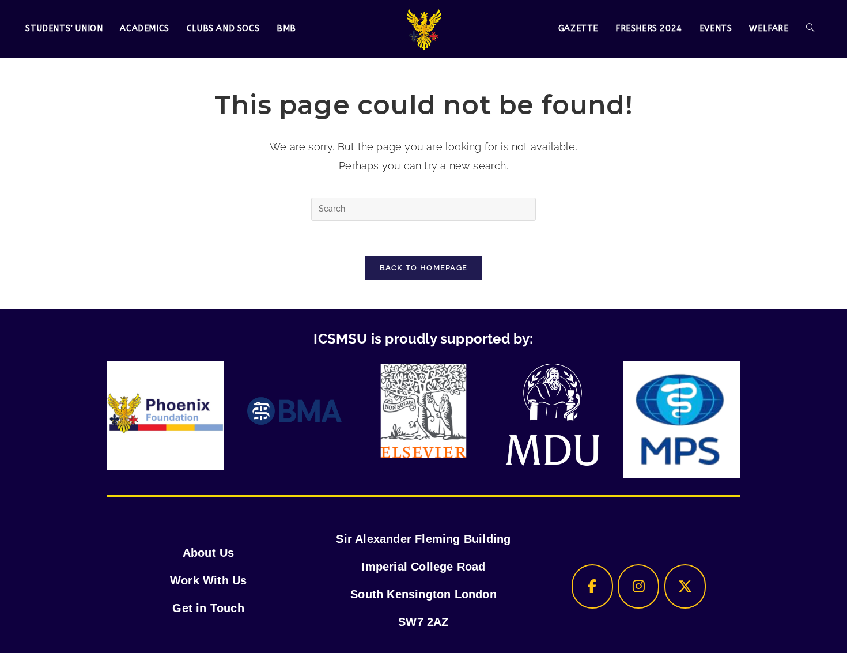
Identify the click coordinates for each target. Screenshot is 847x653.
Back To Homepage (424, 267)
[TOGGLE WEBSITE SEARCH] (810, 29)
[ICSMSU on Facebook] (592, 586)
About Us (209, 552)
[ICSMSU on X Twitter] (685, 586)
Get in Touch (208, 608)
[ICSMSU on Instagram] (638, 586)
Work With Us (208, 580)
